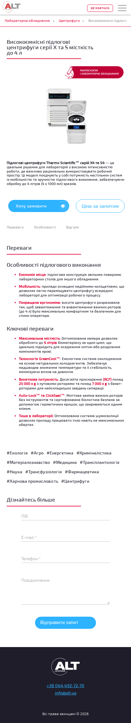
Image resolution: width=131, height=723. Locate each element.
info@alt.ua (65, 692)
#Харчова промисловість (32, 481)
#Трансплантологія (99, 462)
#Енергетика (60, 452)
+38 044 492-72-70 (65, 685)
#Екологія (17, 452)
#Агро (37, 452)
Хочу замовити (31, 205)
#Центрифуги (75, 481)
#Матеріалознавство (28, 462)
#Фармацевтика (82, 471)
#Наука (14, 471)
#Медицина (65, 462)
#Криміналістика (94, 452)
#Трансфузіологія (43, 471)
